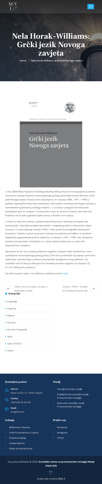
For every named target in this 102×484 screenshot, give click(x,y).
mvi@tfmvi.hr (17, 411)
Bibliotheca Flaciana (19, 427)
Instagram (62, 432)
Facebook (62, 427)
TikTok (60, 437)
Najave (10, 315)
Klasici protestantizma (20, 448)
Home (23, 60)
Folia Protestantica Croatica (24, 432)
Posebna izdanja (17, 437)
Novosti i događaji (17, 329)
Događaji (12, 301)
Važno (10, 350)
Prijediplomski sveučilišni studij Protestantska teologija (72, 396)
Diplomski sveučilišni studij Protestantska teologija (70, 405)
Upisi (9, 336)
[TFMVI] (13, 6)
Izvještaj (11, 308)
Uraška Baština (17, 443)
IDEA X (61, 478)
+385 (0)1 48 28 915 (20, 402)
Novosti (11, 322)
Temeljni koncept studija (69, 389)
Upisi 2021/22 (14, 343)
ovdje (65, 273)
